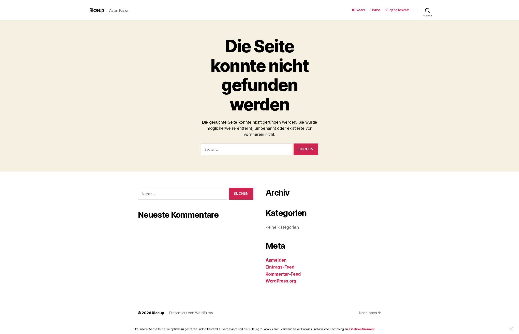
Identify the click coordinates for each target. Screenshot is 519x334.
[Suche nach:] (245, 150)
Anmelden (276, 260)
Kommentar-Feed (283, 274)
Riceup (96, 10)
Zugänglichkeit (397, 10)
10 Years (359, 10)
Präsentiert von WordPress (191, 313)
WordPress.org (281, 281)
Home (375, 10)
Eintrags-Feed (280, 267)
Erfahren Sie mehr (362, 329)
